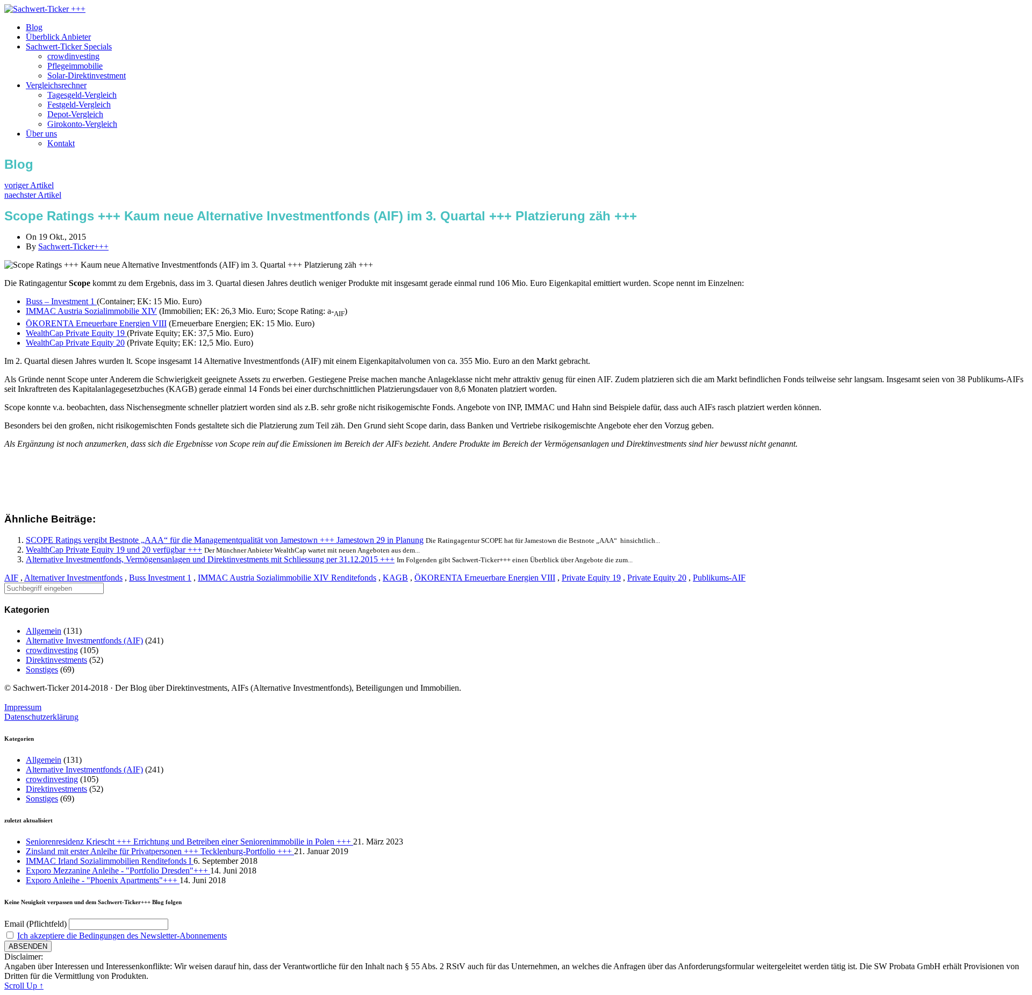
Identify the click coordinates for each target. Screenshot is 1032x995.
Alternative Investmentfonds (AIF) (84, 640)
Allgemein (43, 630)
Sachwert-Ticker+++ (73, 246)
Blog (34, 27)
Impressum (22, 707)
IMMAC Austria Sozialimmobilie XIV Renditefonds (287, 577)
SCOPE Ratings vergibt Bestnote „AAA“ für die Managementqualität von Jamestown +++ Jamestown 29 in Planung (225, 540)
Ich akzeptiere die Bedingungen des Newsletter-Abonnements (122, 935)
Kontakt (61, 143)
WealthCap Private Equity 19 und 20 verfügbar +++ (114, 549)
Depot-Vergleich (75, 114)
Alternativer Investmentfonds (73, 577)
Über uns (41, 133)
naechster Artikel (32, 194)
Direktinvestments (56, 659)
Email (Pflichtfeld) (35, 923)
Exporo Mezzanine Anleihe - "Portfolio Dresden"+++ (118, 870)
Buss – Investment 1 (61, 301)
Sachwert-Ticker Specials (69, 46)
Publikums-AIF (719, 577)
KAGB (395, 577)
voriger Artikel (29, 185)
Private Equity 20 (656, 577)
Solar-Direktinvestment (86, 75)
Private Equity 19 (591, 577)
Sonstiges (42, 669)
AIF (11, 577)
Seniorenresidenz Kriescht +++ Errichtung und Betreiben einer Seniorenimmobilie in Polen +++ (189, 841)
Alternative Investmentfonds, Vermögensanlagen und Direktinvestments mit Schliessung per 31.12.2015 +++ (210, 559)
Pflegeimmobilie (75, 65)
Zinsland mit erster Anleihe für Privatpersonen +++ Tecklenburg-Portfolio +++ (160, 851)
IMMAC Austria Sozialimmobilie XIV (91, 311)
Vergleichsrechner (56, 85)
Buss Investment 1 (160, 577)
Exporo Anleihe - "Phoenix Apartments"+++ (103, 880)
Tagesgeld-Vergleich (82, 94)
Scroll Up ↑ (24, 985)
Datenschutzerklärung (41, 716)
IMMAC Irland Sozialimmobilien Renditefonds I (110, 860)
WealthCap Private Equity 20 (75, 342)
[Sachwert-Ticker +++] (44, 8)
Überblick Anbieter (58, 36)
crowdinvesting (73, 56)
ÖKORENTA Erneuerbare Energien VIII (96, 323)
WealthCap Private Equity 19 (76, 333)
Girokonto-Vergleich (82, 123)
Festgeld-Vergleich (79, 104)
